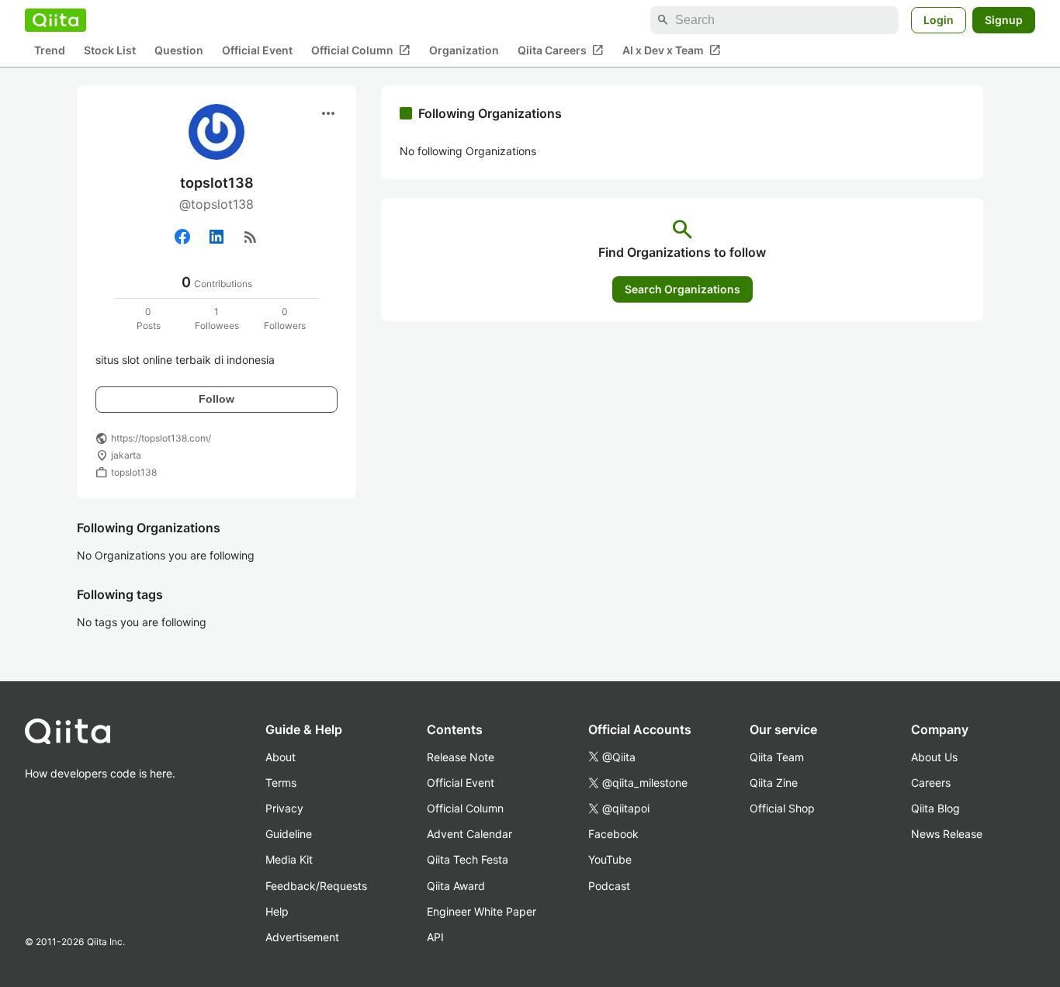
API (435, 937)
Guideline (288, 833)
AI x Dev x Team (671, 50)
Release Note (460, 757)
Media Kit (289, 859)
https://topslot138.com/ (161, 438)
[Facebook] (182, 237)
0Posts (149, 318)
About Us (934, 757)
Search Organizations (682, 289)
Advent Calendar (469, 833)
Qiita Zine (774, 782)
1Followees (217, 318)
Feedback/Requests (316, 885)
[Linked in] (216, 237)
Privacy (284, 808)
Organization (464, 50)
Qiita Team (777, 757)
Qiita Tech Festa (467, 859)
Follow (216, 399)
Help (277, 911)
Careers (931, 782)
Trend (49, 50)
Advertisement (302, 937)
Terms (280, 782)
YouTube (610, 859)
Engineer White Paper (481, 911)
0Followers (285, 318)
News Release (946, 833)
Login (938, 19)
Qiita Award (456, 885)
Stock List (110, 50)
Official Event (257, 50)
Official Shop (782, 808)
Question (178, 50)
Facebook (613, 833)
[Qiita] (55, 20)
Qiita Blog (935, 808)
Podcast (609, 885)
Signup (1004, 19)
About (280, 757)
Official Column (360, 50)
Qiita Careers (561, 50)
